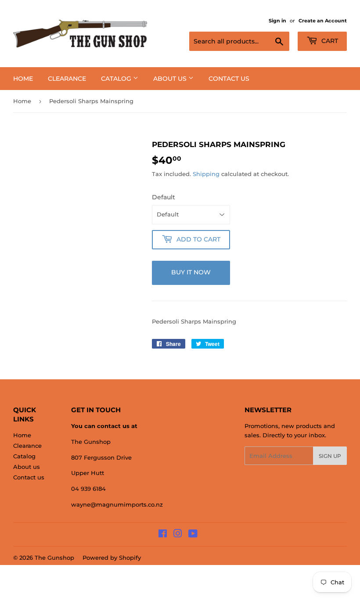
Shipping (206, 173)
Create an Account (323, 21)
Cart (329, 41)
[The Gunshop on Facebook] (162, 534)
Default (163, 197)
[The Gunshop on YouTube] (193, 534)
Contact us (229, 79)
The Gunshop (54, 557)
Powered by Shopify (112, 557)
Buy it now (191, 272)
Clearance (67, 79)
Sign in (277, 21)
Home (23, 79)
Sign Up (330, 456)
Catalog (117, 79)
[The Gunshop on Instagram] (177, 534)
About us (170, 79)
